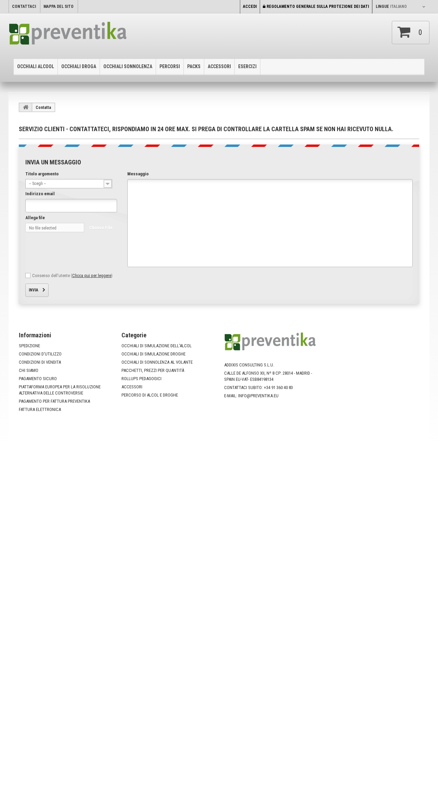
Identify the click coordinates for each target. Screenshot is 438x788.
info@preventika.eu (258, 395)
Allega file (35, 217)
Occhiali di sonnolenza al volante (157, 362)
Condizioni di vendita (40, 362)
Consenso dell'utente (72, 275)
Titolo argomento (42, 173)
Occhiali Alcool (35, 66)
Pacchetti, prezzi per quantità (152, 370)
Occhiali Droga (78, 66)
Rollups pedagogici (141, 378)
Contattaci (24, 6)
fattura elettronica (40, 409)
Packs (194, 66)
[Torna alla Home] (25, 107)
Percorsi (169, 66)
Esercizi (247, 66)
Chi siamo (28, 370)
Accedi (250, 6)
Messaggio (138, 173)
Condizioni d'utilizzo (40, 354)
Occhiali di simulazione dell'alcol (156, 345)
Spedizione (29, 345)
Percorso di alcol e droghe (149, 395)
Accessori (219, 66)
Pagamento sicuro (38, 378)
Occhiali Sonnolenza (127, 66)
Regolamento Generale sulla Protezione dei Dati (317, 6)
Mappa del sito (58, 6)
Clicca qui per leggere (91, 275)
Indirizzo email (40, 193)
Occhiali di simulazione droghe (153, 354)
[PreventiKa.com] (82, 35)
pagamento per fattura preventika (54, 401)
